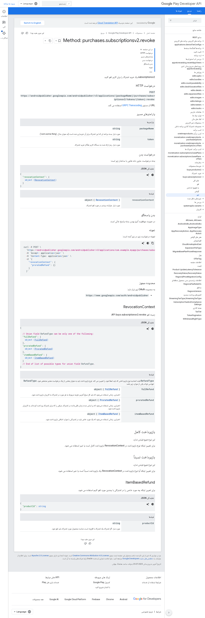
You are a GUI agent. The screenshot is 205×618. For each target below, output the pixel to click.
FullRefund (41, 339)
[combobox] (57, 3)
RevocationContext (45, 179)
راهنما (199, 10)
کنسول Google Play (101, 582)
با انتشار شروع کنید (102, 587)
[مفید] (27, 33)
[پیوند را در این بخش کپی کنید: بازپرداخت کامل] (131, 432)
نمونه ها (179, 10)
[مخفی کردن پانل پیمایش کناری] (169, 613)
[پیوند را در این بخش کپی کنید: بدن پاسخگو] (138, 215)
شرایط (158, 611)
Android (123, 599)
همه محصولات (38, 599)
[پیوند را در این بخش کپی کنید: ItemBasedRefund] (123, 482)
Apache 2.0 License (40, 555)
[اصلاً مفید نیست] (22, 33)
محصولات (138, 33)
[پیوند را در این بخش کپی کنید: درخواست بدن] (136, 155)
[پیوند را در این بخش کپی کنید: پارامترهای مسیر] (133, 114)
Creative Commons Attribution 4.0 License (91, 555)
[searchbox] (184, 20)
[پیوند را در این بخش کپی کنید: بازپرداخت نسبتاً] (131, 457)
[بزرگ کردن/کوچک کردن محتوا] (141, 49)
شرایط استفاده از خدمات (151, 582)
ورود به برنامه (9, 3)
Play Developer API (187, 4)
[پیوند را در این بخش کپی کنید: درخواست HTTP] (133, 86)
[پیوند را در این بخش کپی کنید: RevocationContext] (120, 307)
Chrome (110, 599)
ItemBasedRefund (44, 357)
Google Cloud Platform (75, 599)
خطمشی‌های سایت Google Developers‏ (137, 558)
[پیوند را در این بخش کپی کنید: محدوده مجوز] (136, 283)
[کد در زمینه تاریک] (152, 174)
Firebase (96, 599)
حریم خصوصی (147, 611)
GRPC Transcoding (132, 105)
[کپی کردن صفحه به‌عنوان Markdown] (50, 40)
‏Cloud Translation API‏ (108, 23)
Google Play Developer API (119, 33)
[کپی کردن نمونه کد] (152, 243)
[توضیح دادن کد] (147, 174)
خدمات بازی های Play (50, 582)
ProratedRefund (43, 348)
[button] (185, 41)
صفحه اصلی (150, 33)
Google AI (54, 599)
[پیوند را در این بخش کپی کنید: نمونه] (146, 230)
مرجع (189, 10)
